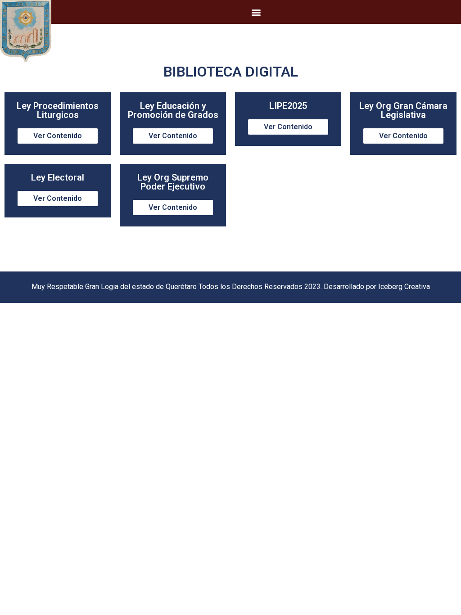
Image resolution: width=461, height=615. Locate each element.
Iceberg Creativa (404, 286)
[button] (256, 12)
